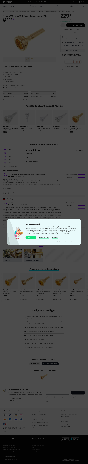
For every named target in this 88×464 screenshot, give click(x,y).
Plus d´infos (55, 237)
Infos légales (59, 242)
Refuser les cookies (44, 237)
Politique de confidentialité (70, 242)
